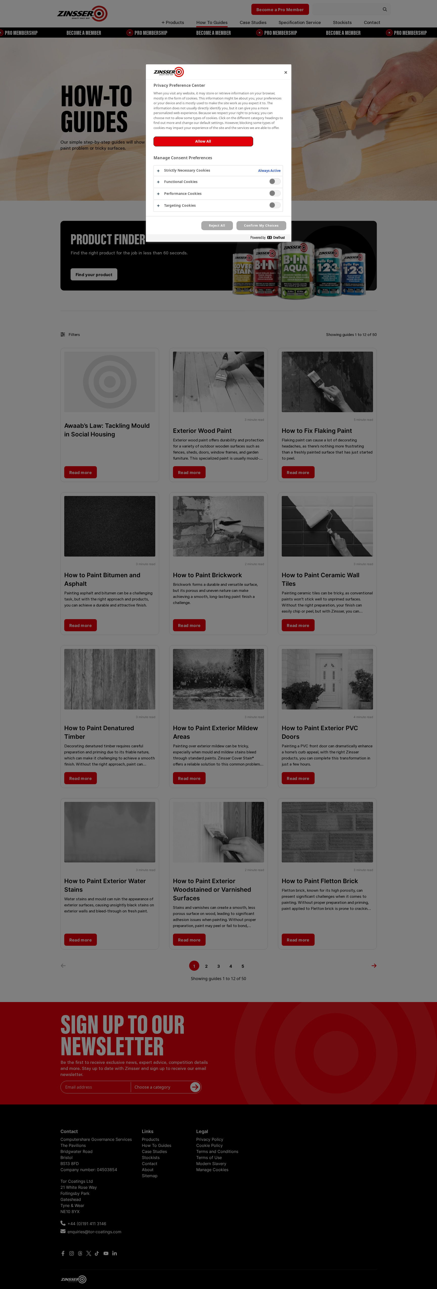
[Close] (285, 72)
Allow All (203, 141)
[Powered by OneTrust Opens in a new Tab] (269, 238)
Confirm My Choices (261, 225)
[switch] (275, 181)
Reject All (217, 225)
